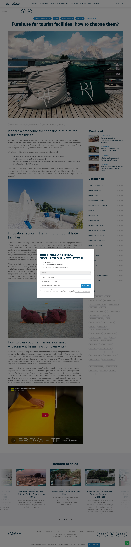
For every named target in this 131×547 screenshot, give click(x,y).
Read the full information (82, 292)
